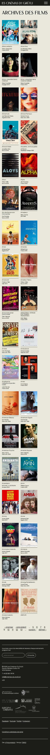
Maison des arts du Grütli (37, 701)
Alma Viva (24, 46)
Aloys (4, 180)
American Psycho (8, 450)
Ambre (4, 349)
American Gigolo (26, 418)
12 (17, 629)
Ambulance (25, 349)
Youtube (12, 721)
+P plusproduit (10, 742)
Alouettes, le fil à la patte (29, 147)
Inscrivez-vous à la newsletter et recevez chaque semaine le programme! (22, 649)
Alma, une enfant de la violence (9, 80)
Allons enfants (7, 46)
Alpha (23, 180)
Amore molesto (7, 615)
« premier (9, 627)
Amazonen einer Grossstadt (7, 313)
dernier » (42, 629)
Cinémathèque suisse (10, 693)
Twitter (19, 721)
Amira (23, 516)
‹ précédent (21, 627)
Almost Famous (26, 114)
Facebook (5, 721)
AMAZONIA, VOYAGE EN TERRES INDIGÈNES (28, 314)
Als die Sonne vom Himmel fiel (8, 213)
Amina (4, 516)
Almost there (6, 147)
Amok (4, 582)
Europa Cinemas (7, 709)
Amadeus (24, 212)
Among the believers (28, 582)
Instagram (26, 721)
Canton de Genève (25, 693)
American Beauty (8, 418)
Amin (23, 483)
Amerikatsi (6, 483)
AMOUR (23, 615)
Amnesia (24, 549)
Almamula (5, 114)
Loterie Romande (26, 701)
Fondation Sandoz (20, 709)
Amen (23, 381)
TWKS (24, 742)
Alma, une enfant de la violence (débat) (28, 80)
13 (21, 629)
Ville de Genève (10, 701)
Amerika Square (26, 450)
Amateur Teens (26, 280)
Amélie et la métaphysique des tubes (8, 383)
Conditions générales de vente (12, 732)
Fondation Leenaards (34, 709)
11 (12, 629)
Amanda (24, 247)
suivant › (32, 629)
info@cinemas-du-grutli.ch (11, 677)
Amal (4, 247)
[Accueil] (17, 2)
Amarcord (5, 280)
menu (46, 2)
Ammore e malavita (8, 549)
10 (8, 629)
